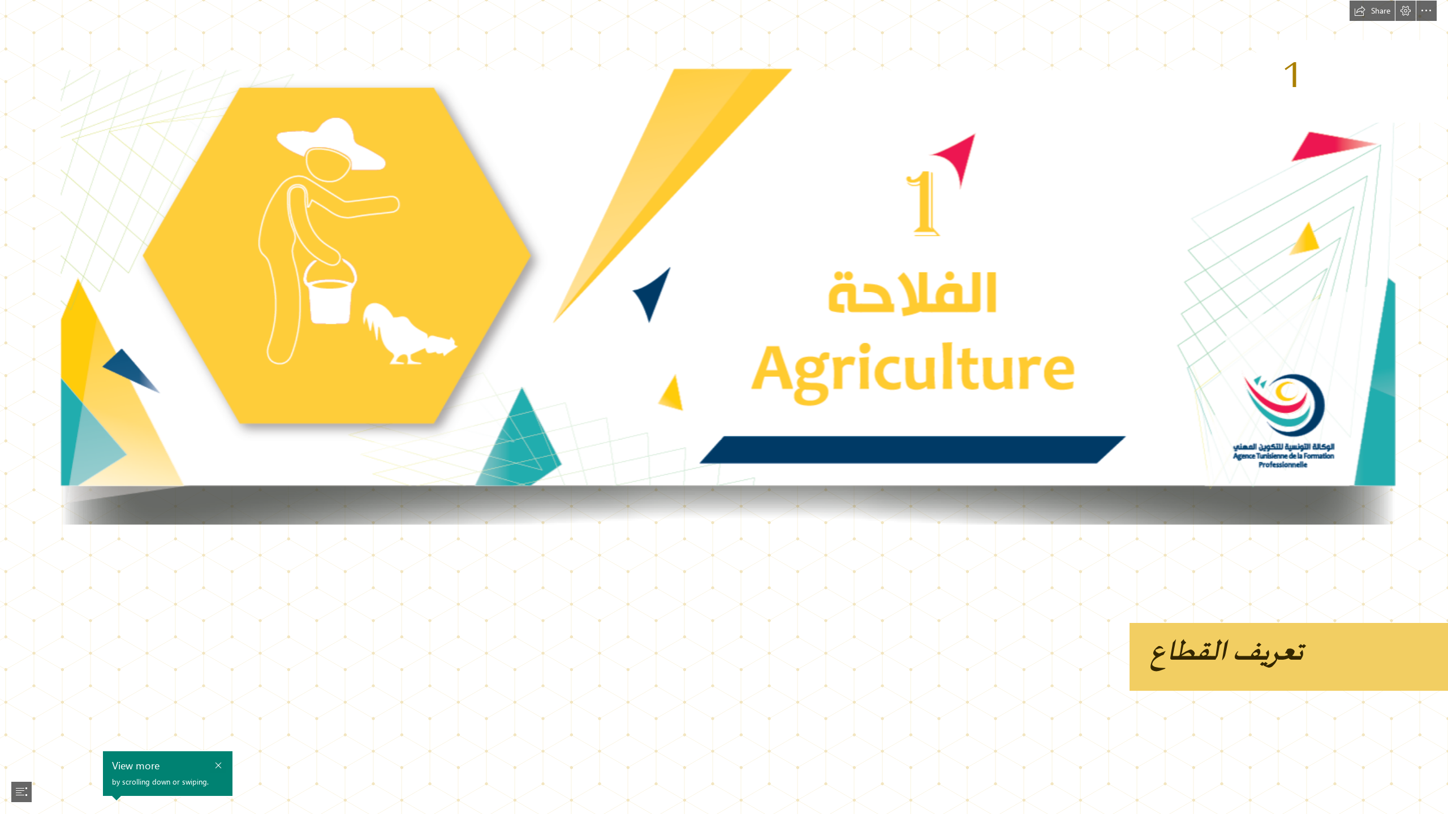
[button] (1372, 11)
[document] (724, 407)
